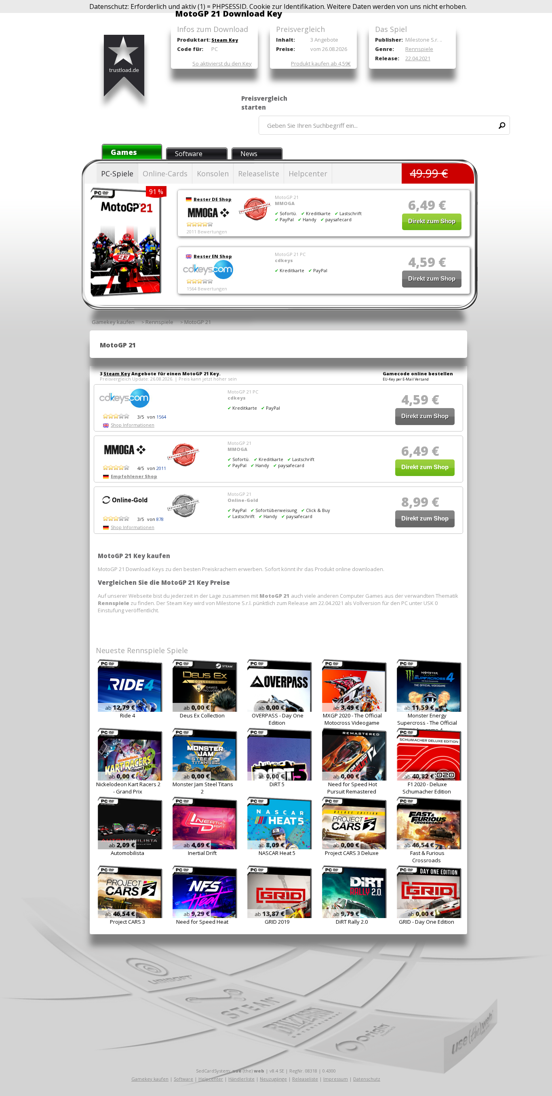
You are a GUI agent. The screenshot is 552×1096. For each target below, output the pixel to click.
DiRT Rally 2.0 (352, 921)
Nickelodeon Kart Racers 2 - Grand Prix (128, 788)
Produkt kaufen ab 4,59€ (321, 63)
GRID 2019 (277, 921)
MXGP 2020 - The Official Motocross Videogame (352, 719)
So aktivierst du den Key (222, 63)
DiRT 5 (277, 784)
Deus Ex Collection (202, 715)
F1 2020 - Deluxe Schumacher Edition (426, 788)
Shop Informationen (132, 425)
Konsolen (213, 173)
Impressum (335, 1079)
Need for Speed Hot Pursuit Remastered (352, 788)
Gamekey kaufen (150, 1079)
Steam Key (224, 40)
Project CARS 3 (127, 921)
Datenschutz (366, 1079)
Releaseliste (258, 173)
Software (188, 153)
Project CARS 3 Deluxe (352, 853)
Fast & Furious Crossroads (427, 856)
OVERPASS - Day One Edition (277, 719)
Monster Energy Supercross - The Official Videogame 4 (427, 723)
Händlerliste (241, 1079)
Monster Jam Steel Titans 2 (203, 788)
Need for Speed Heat (202, 921)
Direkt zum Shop (431, 221)
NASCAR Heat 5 (277, 853)
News (248, 153)
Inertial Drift (202, 853)
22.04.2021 (417, 58)
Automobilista (127, 853)
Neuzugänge (273, 1079)
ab (120, 707)
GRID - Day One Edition (426, 921)
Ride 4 (127, 715)
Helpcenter (308, 173)
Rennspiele (419, 49)
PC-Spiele (117, 173)
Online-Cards (165, 173)
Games (124, 152)
